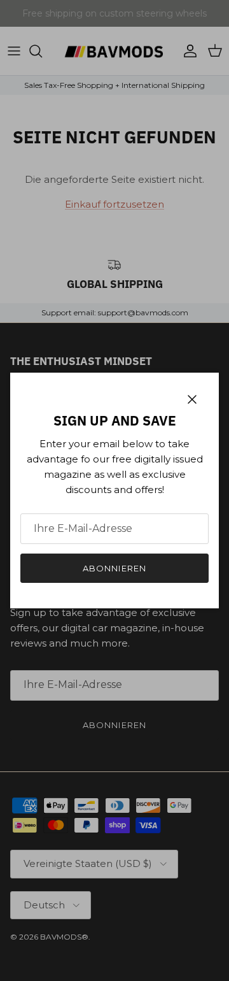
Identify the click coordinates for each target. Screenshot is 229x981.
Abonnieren (114, 568)
